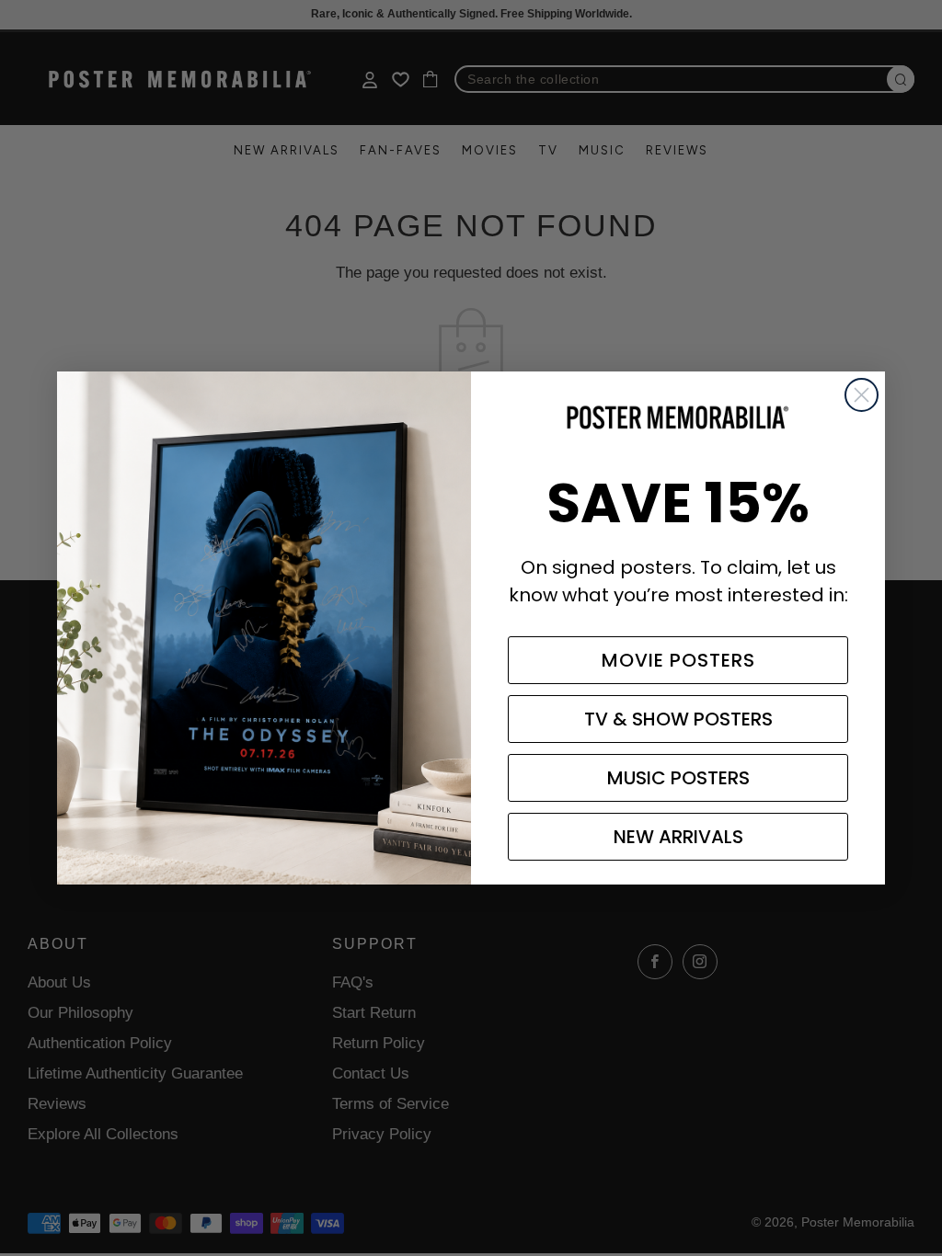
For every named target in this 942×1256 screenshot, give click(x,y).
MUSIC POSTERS (678, 778)
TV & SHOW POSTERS (678, 719)
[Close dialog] (861, 395)
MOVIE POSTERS (678, 660)
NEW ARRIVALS (678, 837)
